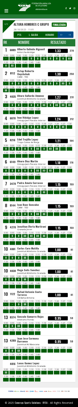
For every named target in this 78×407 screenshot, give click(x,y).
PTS (19, 35)
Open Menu (6, 10)
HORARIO (49, 35)
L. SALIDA (33, 35)
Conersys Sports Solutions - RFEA (31, 402)
